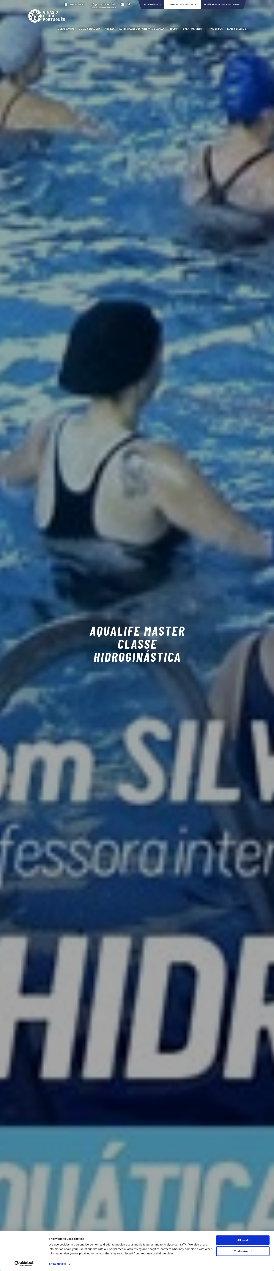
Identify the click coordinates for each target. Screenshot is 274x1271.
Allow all (242, 1240)
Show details (57, 1263)
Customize (241, 1251)
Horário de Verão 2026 (183, 4)
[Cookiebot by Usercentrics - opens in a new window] (24, 1264)
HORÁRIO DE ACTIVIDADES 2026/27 (222, 4)
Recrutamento (152, 4)
